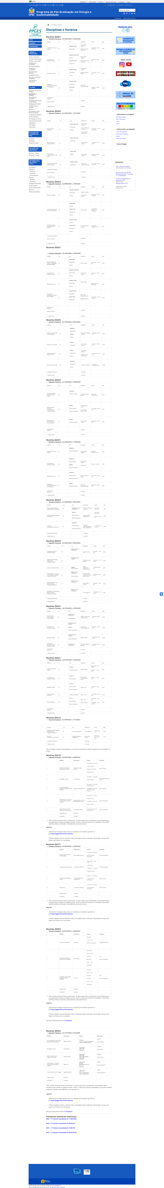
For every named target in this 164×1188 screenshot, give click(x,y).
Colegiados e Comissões (32, 69)
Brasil (34, 1)
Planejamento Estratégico (32, 63)
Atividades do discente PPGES (35, 91)
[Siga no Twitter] (127, 13)
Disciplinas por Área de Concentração (35, 101)
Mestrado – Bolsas (34, 153)
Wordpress (57, 1185)
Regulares (32, 169)
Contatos (32, 43)
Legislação (121, 2)
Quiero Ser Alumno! (121, 138)
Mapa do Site (128, 5)
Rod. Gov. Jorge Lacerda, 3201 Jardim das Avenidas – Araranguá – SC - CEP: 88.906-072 (125, 174)
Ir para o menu (41, 5)
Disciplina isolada (33, 143)
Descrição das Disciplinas (33, 98)
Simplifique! (83, 2)
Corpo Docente (33, 185)
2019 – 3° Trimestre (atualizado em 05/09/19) (60, 1123)
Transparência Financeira (33, 81)
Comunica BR (92, 2)
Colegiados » (32, 123)
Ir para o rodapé (59, 5)
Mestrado (31, 139)
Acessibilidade (111, 5)
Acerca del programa (121, 132)
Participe (100, 2)
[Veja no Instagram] (132, 13)
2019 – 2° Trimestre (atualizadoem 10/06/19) (60, 1128)
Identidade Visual (33, 75)
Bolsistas (31, 177)
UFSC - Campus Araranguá (122, 166)
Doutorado (32, 141)
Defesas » (31, 109)
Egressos (31, 189)
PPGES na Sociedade (35, 61)
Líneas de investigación (122, 134)
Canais (129, 2)
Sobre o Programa (34, 57)
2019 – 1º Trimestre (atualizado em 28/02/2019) (61, 1132)
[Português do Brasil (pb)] (105, 5)
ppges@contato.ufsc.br (122, 183)
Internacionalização (34, 66)
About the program (121, 117)
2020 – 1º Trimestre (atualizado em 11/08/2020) (61, 1119)
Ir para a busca (50, 5)
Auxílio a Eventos (33, 116)
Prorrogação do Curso (35, 118)
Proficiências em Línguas (33, 106)
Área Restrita (118, 18)
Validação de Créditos (35, 104)
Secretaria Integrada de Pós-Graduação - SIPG (123, 179)
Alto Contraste (120, 5)
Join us (117, 123)
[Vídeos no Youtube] (129, 13)
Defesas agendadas (34, 191)
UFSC (31, 40)
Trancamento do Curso (35, 121)
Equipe (118, 136)
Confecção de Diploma (35, 114)
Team (117, 121)
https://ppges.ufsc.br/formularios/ (62, 833)
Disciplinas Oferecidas (35, 183)
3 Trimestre (68, 1020)
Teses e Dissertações (35, 187)
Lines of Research (120, 119)
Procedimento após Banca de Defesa (34, 112)
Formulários (32, 125)
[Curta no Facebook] (124, 13)
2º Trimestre (68, 1111)
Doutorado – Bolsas (34, 155)
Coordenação (33, 46)
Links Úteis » (32, 127)
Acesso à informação (111, 2)
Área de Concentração (35, 59)
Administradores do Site (129, 18)
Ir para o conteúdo (33, 5)
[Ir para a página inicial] (47, 25)
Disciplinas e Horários (32, 94)
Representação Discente (33, 72)
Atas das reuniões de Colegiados (34, 78)
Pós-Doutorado (34, 175)
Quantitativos (32, 167)
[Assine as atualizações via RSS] (134, 13)
